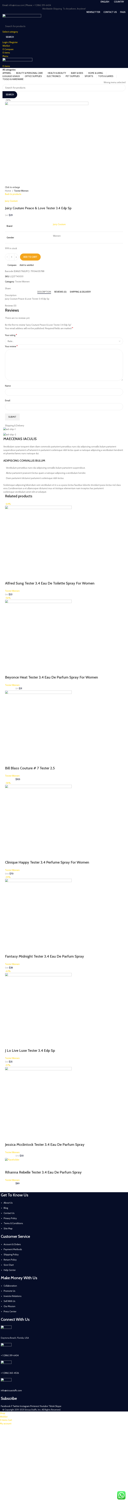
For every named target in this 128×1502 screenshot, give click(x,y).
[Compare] (27, 576)
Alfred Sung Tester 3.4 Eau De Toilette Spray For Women (49, 583)
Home (8, 190)
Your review (11, 346)
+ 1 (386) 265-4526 (10, 1373)
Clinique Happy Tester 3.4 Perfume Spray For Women (47, 862)
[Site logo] (21, 18)
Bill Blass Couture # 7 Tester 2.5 (30, 768)
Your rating (11, 335)
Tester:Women (21, 190)
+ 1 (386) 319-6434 (10, 1355)
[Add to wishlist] (36, 576)
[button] (9, 576)
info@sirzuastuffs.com (11, 1390)
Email (7, 400)
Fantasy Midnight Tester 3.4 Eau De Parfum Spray (44, 956)
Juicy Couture (11, 201)
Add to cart (30, 257)
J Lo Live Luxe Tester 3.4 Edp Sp (30, 1050)
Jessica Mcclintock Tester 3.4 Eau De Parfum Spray (44, 1144)
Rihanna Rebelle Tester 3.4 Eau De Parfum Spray (43, 1172)
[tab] (44, 291)
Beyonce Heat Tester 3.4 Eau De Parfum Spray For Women (51, 677)
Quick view (18, 576)
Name (8, 385)
